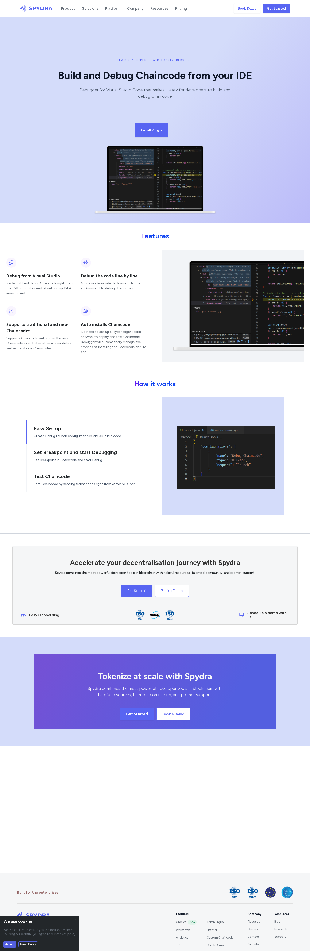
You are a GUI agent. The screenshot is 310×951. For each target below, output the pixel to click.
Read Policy (28, 944)
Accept (9, 944)
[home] (36, 8)
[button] (68, 8)
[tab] (87, 432)
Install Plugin (151, 130)
